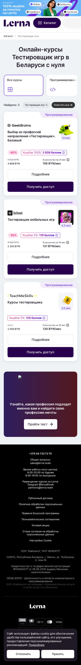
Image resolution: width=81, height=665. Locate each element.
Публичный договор (40, 498)
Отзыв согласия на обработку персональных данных (41, 533)
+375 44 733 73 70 (40, 453)
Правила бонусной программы (40, 513)
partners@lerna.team (40, 487)
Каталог (8, 36)
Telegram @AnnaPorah (40, 484)
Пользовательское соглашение (41, 519)
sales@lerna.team (40, 462)
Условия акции (40, 525)
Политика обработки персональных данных (40, 506)
